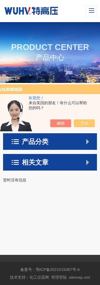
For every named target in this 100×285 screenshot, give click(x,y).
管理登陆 (59, 277)
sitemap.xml (79, 277)
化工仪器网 (39, 277)
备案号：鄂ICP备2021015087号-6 (50, 269)
